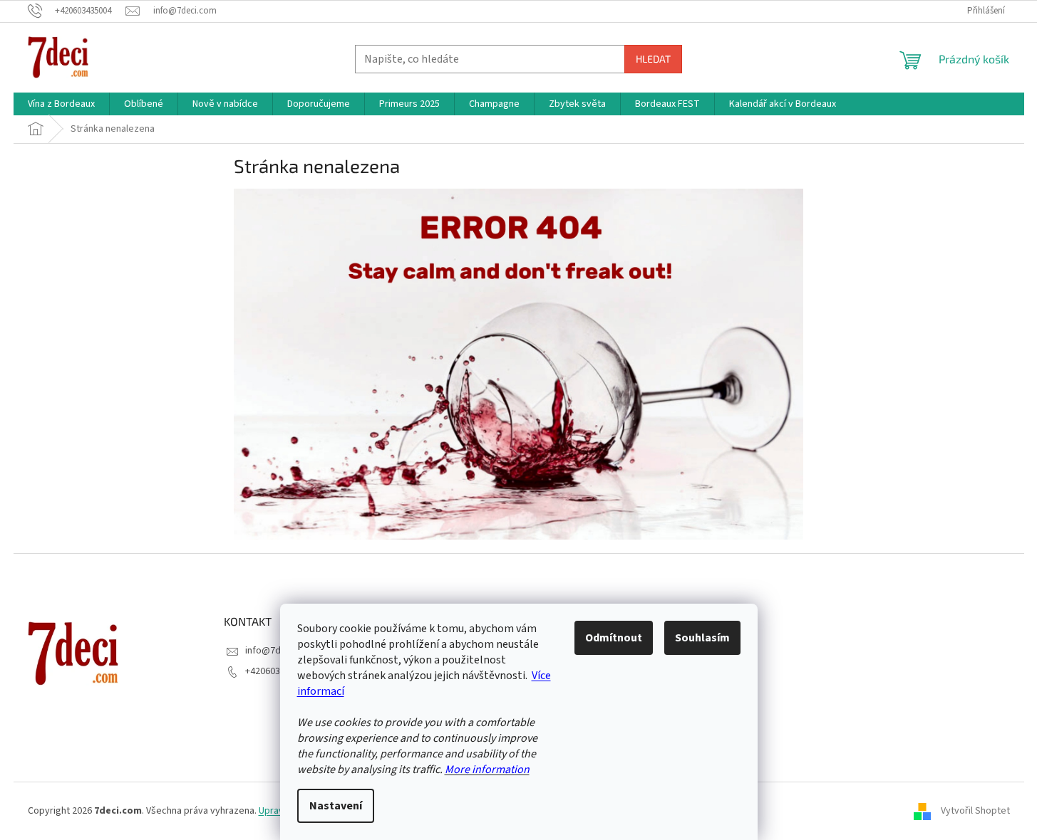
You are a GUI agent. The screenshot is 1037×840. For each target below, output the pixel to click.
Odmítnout (613, 638)
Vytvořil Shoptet (975, 811)
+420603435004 (277, 671)
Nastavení (335, 806)
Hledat (653, 59)
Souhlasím (702, 638)
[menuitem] (61, 104)
